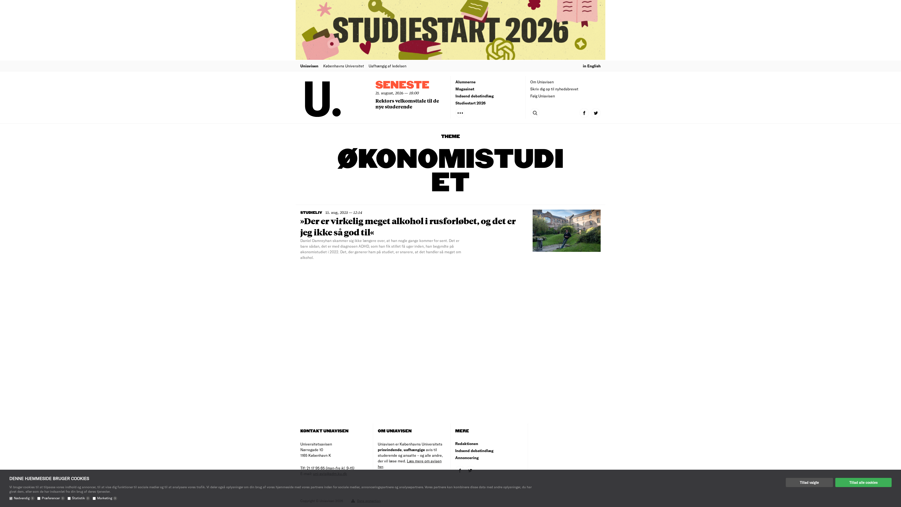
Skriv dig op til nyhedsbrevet (554, 89)
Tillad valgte (809, 482)
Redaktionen (466, 443)
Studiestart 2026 (470, 103)
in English (592, 66)
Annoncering (467, 457)
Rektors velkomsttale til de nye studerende (407, 103)
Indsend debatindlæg (474, 96)
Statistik (80, 498)
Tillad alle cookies (863, 482)
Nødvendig (23, 498)
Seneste (402, 85)
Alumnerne (465, 82)
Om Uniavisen (542, 82)
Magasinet (464, 89)
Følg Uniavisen (542, 96)
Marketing (106, 498)
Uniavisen (309, 66)
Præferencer (52, 498)
